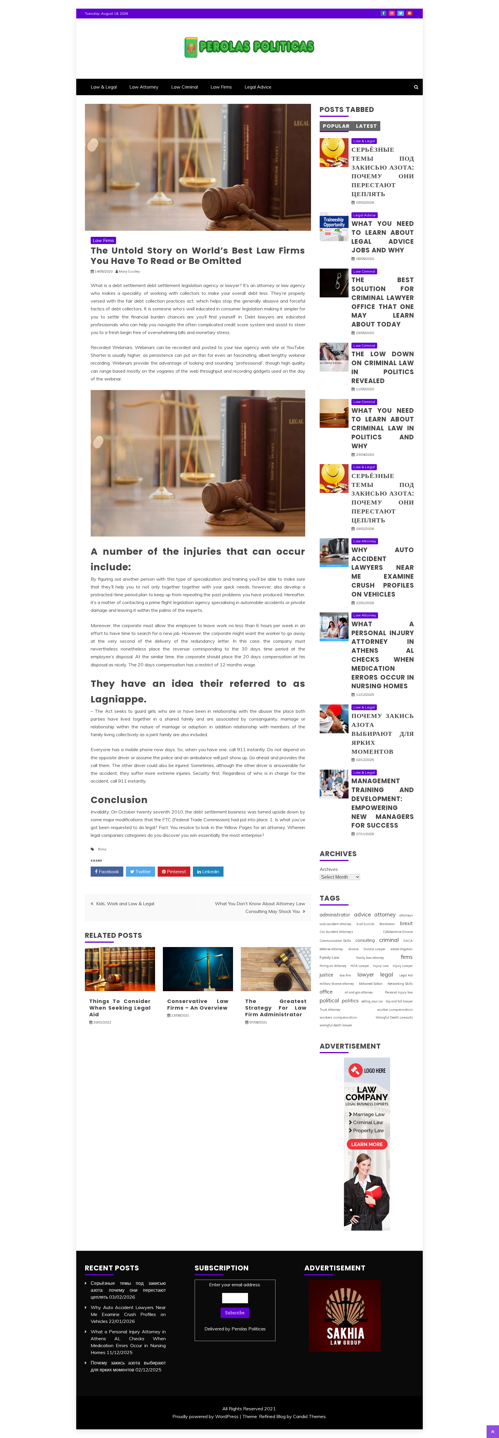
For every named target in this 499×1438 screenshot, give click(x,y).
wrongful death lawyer (336, 1025)
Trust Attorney (330, 1010)
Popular (336, 126)
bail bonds (366, 924)
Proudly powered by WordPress (205, 1416)
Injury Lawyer (403, 966)
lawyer (366, 974)
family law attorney (370, 958)
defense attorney (331, 949)
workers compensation (338, 1017)
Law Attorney (144, 87)
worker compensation (395, 1009)
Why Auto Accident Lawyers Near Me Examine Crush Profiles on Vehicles (382, 572)
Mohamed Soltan (371, 984)
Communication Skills (335, 941)
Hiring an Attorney (333, 966)
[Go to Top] (493, 1431)
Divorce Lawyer (374, 949)
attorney (385, 914)
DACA (408, 941)
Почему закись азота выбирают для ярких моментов (382, 733)
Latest (366, 126)
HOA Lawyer (360, 966)
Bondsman (387, 924)
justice (326, 975)
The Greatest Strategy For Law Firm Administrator (276, 1008)
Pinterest (409, 13)
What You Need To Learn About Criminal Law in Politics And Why (382, 428)
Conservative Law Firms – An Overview (198, 1004)
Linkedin (210, 871)
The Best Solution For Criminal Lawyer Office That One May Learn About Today (382, 302)
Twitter (400, 13)
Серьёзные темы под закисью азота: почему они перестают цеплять (382, 171)
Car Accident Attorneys (336, 932)
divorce (353, 949)
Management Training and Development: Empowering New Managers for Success (382, 803)
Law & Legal (104, 87)
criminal (389, 939)
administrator (335, 915)
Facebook (383, 13)
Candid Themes (309, 1416)
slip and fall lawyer (399, 1001)
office (326, 991)
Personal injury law (399, 992)
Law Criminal (184, 87)
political (329, 1000)
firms (102, 849)
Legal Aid (406, 975)
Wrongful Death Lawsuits (394, 1017)
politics (350, 1000)
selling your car (372, 1001)
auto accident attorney (335, 924)
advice (362, 914)
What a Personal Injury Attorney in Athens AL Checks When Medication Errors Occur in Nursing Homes (382, 655)
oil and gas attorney (359, 992)
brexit (406, 923)
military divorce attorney (337, 984)
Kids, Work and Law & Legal (125, 903)
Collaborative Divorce (398, 932)
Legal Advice (258, 87)
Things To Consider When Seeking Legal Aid (120, 1008)
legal (386, 974)
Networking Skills (400, 984)
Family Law (329, 957)
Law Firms (221, 87)
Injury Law (381, 966)
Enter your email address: (235, 1307)
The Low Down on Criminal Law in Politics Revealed (382, 367)
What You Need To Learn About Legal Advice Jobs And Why (382, 237)
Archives (329, 869)
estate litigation (402, 949)
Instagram (392, 13)
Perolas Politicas (249, 1329)
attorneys (406, 915)
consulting (365, 940)
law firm (345, 975)
